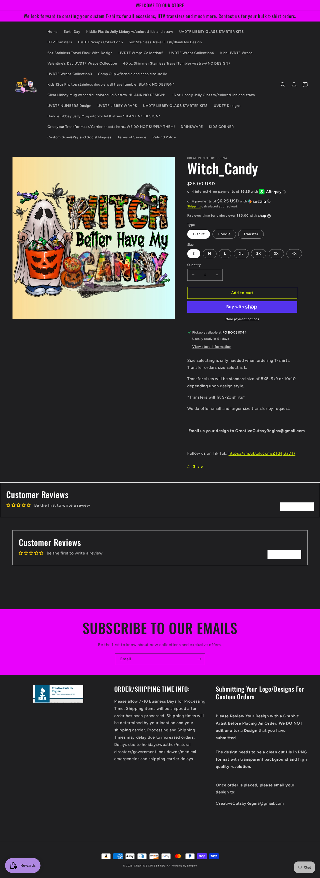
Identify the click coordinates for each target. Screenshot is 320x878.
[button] (283, 84)
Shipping (194, 206)
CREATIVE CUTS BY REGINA (152, 865)
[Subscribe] (199, 659)
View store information (211, 347)
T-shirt (198, 234)
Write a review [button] (297, 506)
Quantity (194, 265)
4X (294, 253)
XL (241, 253)
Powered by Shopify (184, 865)
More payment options (242, 319)
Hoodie (224, 234)
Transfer (251, 234)
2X (258, 253)
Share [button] (198, 466)
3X (276, 253)
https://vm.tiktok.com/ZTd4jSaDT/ (261, 453)
